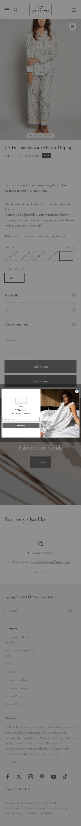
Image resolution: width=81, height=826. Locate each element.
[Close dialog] (77, 391)
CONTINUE (21, 425)
